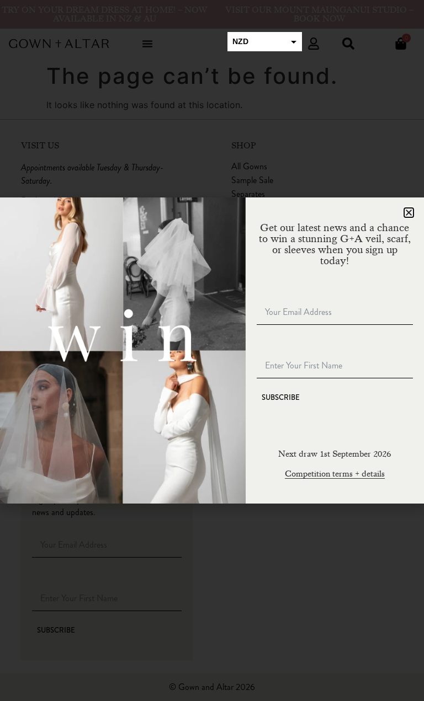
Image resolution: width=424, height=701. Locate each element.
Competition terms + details (335, 473)
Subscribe (281, 397)
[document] (212, 350)
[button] (409, 212)
